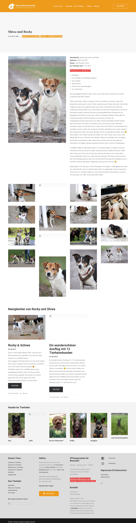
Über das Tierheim (14, 488)
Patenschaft (59, 465)
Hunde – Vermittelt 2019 (51, 36)
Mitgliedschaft (44, 470)
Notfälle (11, 472)
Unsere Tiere (57, 6)
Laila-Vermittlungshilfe (99, 438)
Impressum (104, 474)
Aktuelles (69, 6)
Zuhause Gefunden (30, 36)
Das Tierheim (79, 6)
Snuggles (73, 441)
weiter (14, 385)
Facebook (111, 458)
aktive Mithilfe (50, 467)
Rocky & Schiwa (19, 345)
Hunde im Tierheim (14, 462)
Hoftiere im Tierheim (15, 470)
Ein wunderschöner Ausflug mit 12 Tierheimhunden (62, 349)
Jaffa (10, 441)
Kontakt (96, 6)
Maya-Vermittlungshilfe (117, 439)
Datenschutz (105, 477)
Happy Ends (12, 474)
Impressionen (12, 490)
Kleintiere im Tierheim (15, 467)
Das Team (11, 493)
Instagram (112, 463)
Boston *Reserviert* (36, 441)
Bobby (51, 441)
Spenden (50, 493)
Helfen (89, 6)
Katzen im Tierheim (14, 465)
